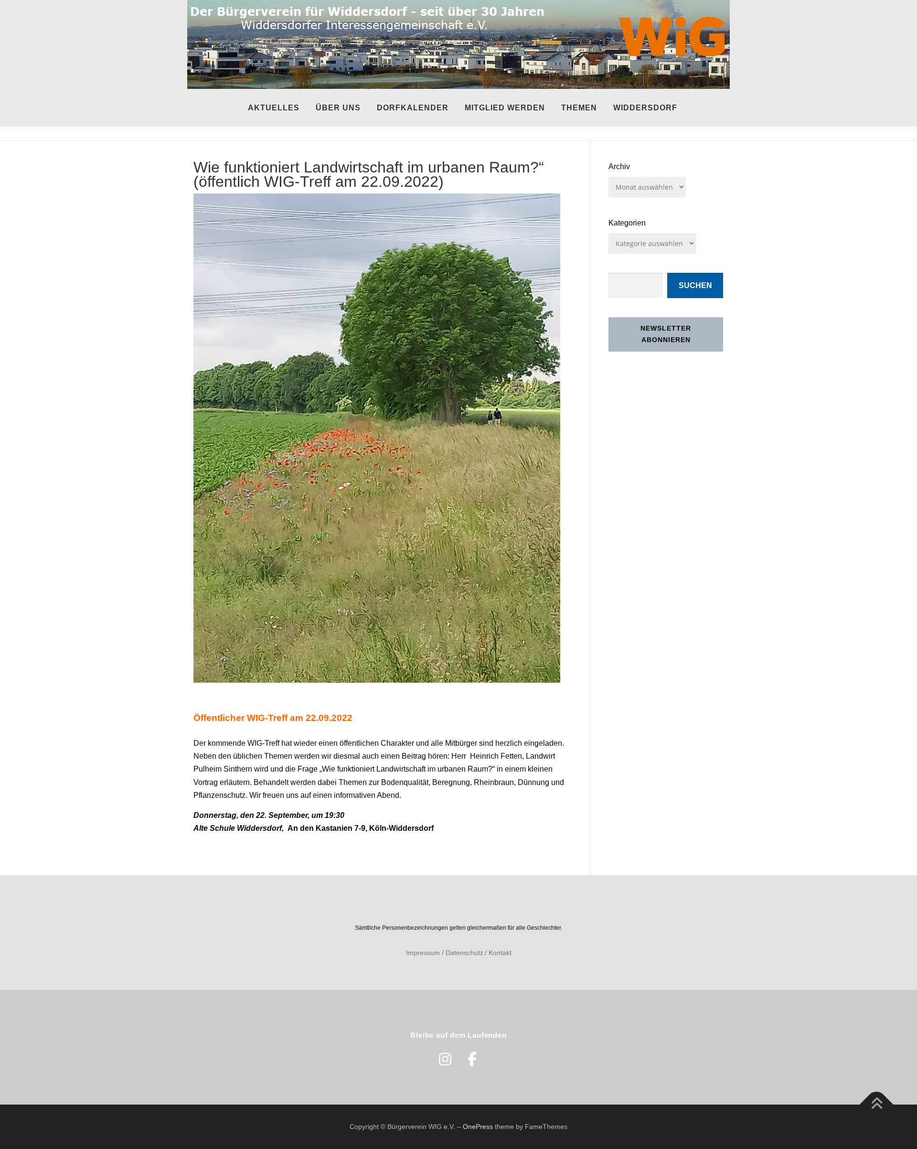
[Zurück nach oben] (877, 1104)
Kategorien (627, 223)
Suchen (695, 285)
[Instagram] (445, 1059)
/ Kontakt (498, 952)
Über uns (338, 108)
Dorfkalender (412, 108)
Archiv (619, 166)
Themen (579, 108)
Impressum (423, 952)
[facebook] (472, 1059)
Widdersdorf (645, 108)
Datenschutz (464, 952)
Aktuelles (273, 108)
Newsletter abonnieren (665, 334)
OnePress (478, 1126)
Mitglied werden (505, 108)
